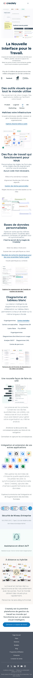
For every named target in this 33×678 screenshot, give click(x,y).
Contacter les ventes (16, 661)
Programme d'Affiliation (16, 654)
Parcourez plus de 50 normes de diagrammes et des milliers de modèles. (16, 370)
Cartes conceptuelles (10, 327)
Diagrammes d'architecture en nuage (16, 338)
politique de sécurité (16, 674)
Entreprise (17, 657)
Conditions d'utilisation (8, 672)
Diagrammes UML (22, 342)
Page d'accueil (17, 637)
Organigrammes (10, 323)
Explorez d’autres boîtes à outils (16, 126)
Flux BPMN (22, 331)
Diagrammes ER (25, 327)
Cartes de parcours (16, 346)
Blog (16, 651)
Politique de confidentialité (22, 672)
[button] (28, 3)
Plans (16, 640)
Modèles (16, 647)
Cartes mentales (23, 323)
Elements (16, 644)
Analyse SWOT (9, 342)
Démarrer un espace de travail (16, 627)
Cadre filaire (11, 331)
